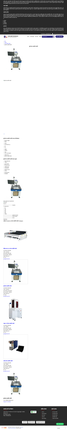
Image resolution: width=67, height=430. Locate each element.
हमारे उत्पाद (36, 36)
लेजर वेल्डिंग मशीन (55, 413)
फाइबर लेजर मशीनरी (55, 418)
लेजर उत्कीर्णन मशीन (7, 43)
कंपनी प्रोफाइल (32, 36)
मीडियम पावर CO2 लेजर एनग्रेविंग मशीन (10, 248)
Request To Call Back (7, 401)
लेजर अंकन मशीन (54, 411)
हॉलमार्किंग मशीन (54, 416)
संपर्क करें (40, 36)
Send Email (60, 36)
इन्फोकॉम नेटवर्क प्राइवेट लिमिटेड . (12, 428)
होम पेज (28, 36)
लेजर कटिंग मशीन (54, 415)
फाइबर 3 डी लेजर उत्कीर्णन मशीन (8, 323)
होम (5, 41)
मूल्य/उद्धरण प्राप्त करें (6, 258)
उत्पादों (5, 42)
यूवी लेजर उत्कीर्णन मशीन (7, 286)
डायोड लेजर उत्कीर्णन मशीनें (8, 360)
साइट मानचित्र (44, 418)
